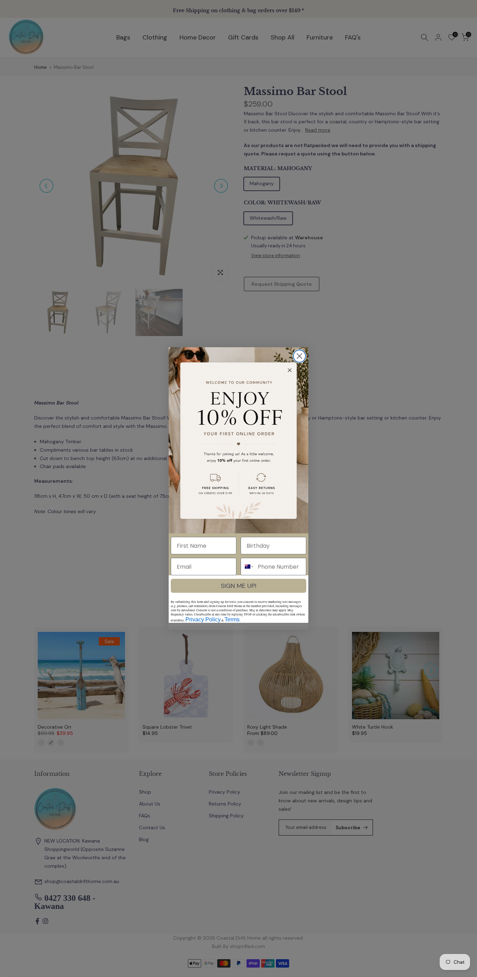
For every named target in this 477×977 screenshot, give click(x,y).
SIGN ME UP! (238, 586)
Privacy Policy (203, 619)
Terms (232, 619)
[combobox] (247, 566)
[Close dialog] (299, 356)
